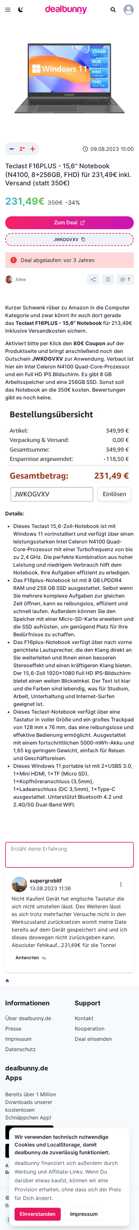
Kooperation (89, 1028)
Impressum (84, 1214)
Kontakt (84, 1018)
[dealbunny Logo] (68, 9)
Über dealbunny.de (28, 1018)
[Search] (113, 9)
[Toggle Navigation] (7, 9)
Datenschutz (20, 1049)
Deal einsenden (93, 1039)
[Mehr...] (120, 884)
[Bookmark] (108, 279)
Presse (13, 1028)
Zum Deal (65, 222)
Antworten (27, 957)
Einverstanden (38, 1214)
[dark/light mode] (20, 9)
